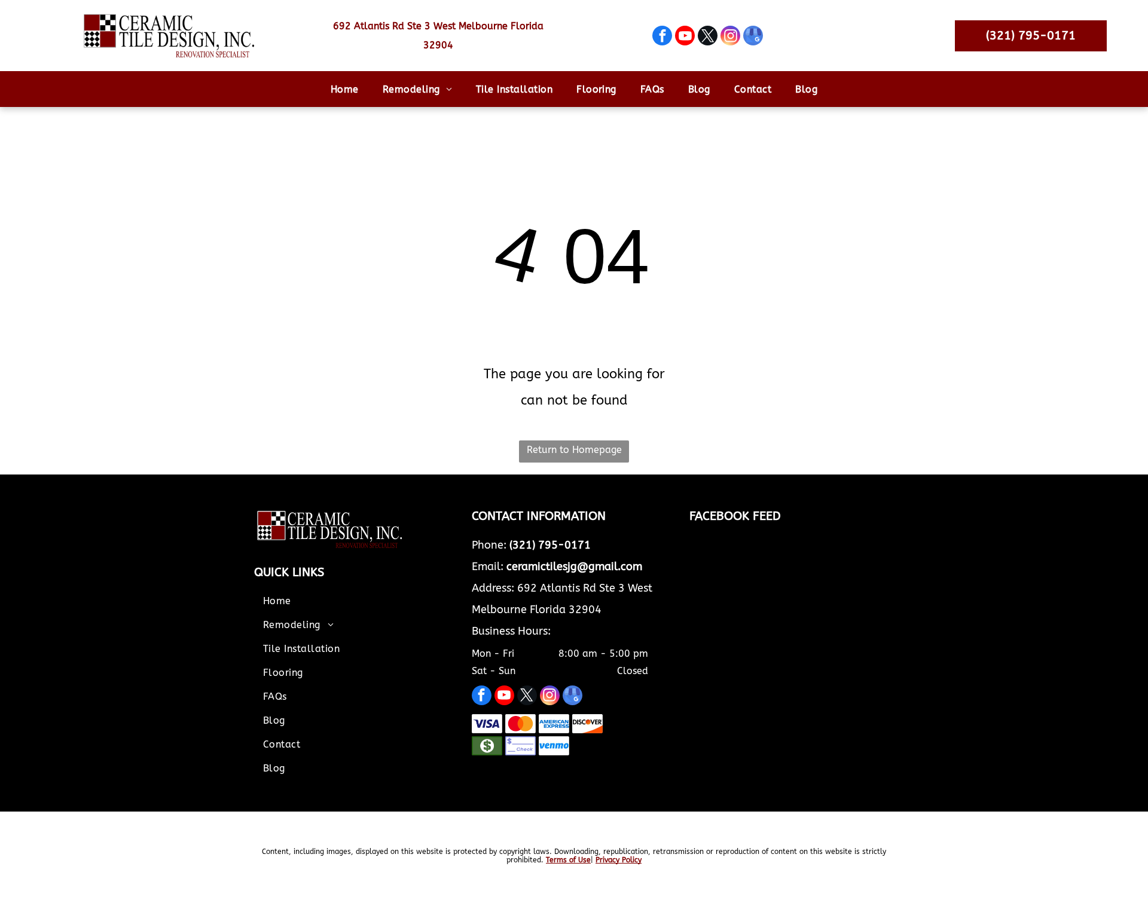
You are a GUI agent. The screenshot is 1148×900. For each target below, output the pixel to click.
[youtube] (685, 37)
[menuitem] (345, 88)
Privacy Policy (619, 860)
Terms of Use (568, 860)
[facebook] (662, 37)
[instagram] (730, 37)
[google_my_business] (753, 37)
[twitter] (708, 37)
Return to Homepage (574, 449)
